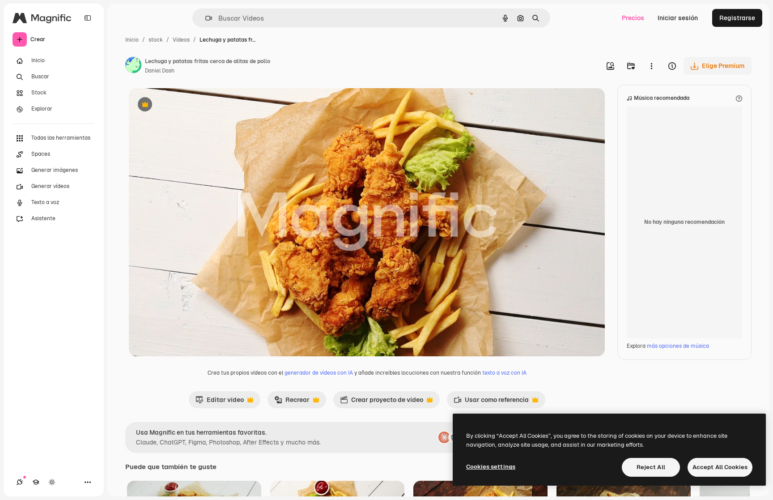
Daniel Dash (159, 70)
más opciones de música (678, 346)
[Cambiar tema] (52, 482)
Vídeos (181, 39)
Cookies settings (490, 466)
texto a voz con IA (504, 372)
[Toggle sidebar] (88, 18)
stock (156, 39)
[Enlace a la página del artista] (133, 66)
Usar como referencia (491, 402)
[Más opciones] (651, 66)
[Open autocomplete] (205, 18)
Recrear (292, 402)
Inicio (132, 39)
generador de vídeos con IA (319, 372)
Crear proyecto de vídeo (381, 402)
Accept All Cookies (720, 467)
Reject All (651, 467)
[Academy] (36, 482)
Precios (633, 18)
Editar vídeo (219, 402)
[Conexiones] (20, 482)
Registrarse (737, 18)
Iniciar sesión (678, 18)
